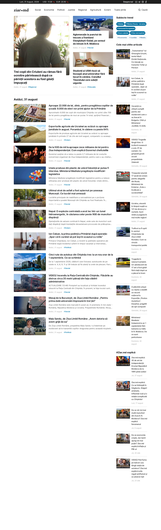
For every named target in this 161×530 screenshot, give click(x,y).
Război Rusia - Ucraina (135, 24)
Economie (49, 10)
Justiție (71, 10)
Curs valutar (122, 33)
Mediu (142, 37)
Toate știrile (120, 10)
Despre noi (128, 2)
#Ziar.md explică (125, 352)
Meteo (120, 24)
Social (38, 10)
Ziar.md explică (137, 33)
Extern (107, 10)
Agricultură (95, 10)
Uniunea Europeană (125, 28)
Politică (60, 10)
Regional (82, 10)
